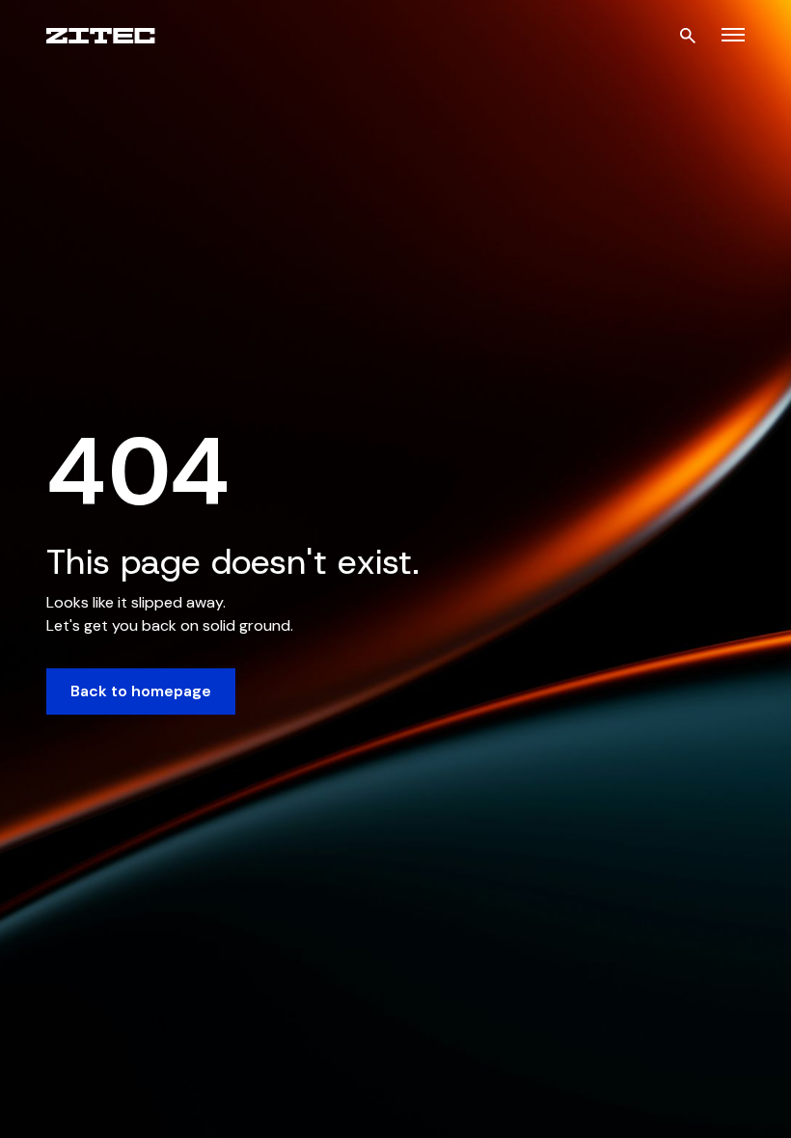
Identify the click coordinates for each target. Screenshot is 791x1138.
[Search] (688, 35)
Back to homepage (140, 691)
